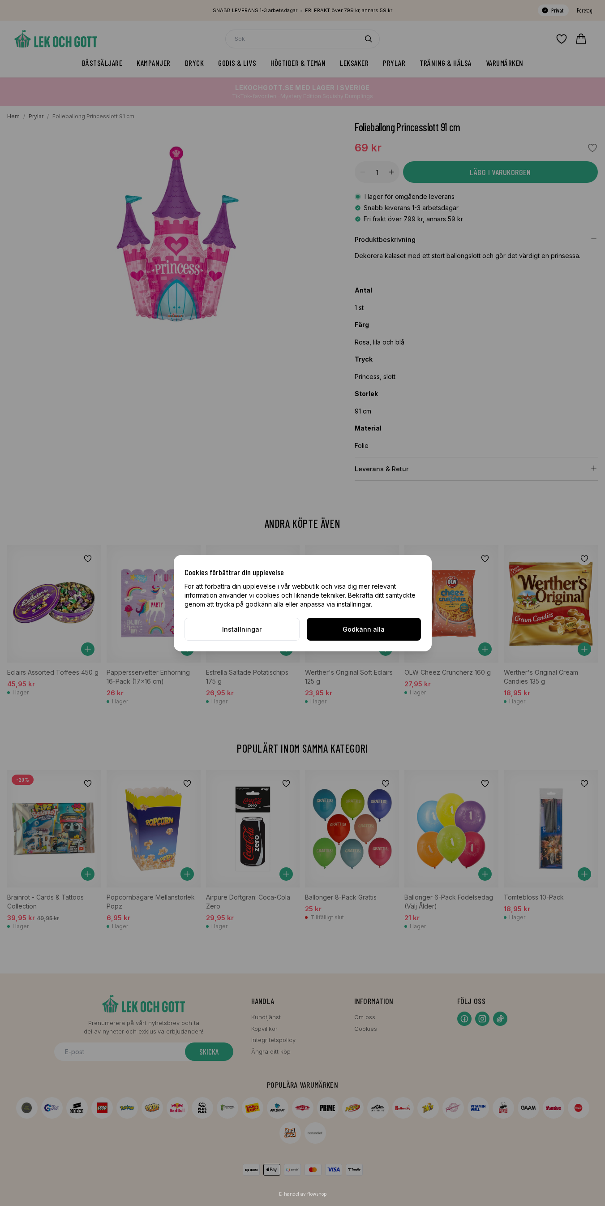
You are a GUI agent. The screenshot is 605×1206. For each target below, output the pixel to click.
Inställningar (242, 629)
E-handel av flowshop (302, 1194)
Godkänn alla (364, 629)
